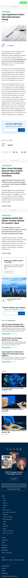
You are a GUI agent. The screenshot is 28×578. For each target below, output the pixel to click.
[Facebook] (14, 152)
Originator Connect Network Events (13, 559)
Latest (4, 500)
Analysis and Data (7, 165)
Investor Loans (6, 215)
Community (5, 514)
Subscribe (23, 2)
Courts (4, 528)
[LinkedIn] (17, 152)
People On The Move (8, 533)
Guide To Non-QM (6, 552)
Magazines (5, 540)
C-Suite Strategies (7, 516)
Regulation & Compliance (9, 512)
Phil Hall (11, 45)
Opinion (4, 523)
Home (4, 498)
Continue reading (6, 205)
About (3, 557)
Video (3, 542)
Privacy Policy (5, 573)
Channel (5, 505)
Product (5, 503)
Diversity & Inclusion (8, 530)
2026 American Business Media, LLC (9, 576)
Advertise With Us (5, 566)
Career (4, 521)
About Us (4, 568)
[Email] (25, 152)
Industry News (6, 11)
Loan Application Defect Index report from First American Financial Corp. (14, 61)
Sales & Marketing (7, 519)
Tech (4, 507)
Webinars (4, 547)
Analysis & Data (7, 510)
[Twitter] (22, 152)
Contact (3, 570)
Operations (5, 526)
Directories (5, 550)
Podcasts (4, 545)
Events (4, 537)
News (3, 496)
